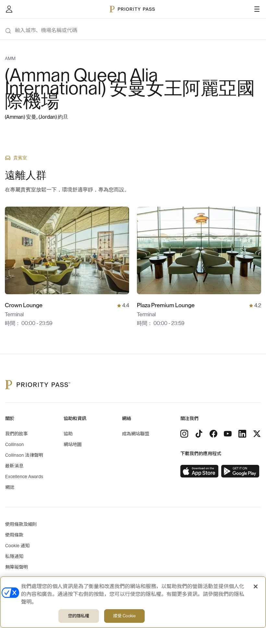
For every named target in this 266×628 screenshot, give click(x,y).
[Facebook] (213, 434)
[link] (199, 471)
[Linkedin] (242, 434)
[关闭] (255, 586)
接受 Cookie (124, 616)
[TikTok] (199, 434)
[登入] (9, 9)
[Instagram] (184, 434)
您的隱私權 (79, 616)
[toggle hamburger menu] (257, 9)
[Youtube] (228, 434)
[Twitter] (257, 434)
